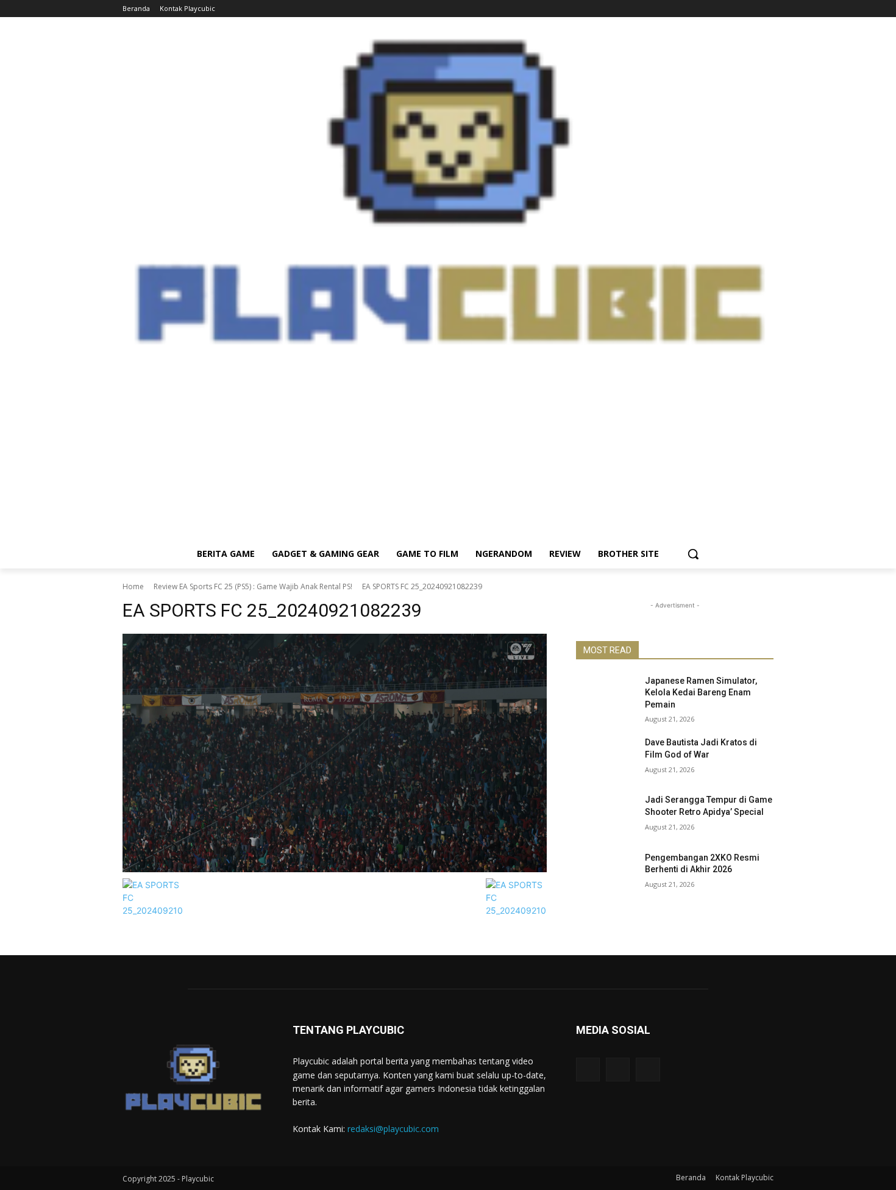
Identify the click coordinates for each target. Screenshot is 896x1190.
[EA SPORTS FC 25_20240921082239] (335, 753)
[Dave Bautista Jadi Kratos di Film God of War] (605, 757)
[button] (693, 553)
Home (133, 586)
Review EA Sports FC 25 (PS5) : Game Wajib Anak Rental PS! (253, 586)
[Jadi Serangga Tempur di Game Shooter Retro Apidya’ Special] (605, 815)
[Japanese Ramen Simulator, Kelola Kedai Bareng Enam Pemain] (605, 696)
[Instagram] (749, 9)
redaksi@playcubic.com (393, 1128)
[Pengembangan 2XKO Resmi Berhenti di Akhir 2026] (605, 873)
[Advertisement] (448, 453)
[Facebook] (733, 9)
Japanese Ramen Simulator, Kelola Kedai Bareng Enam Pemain (701, 692)
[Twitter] (766, 9)
